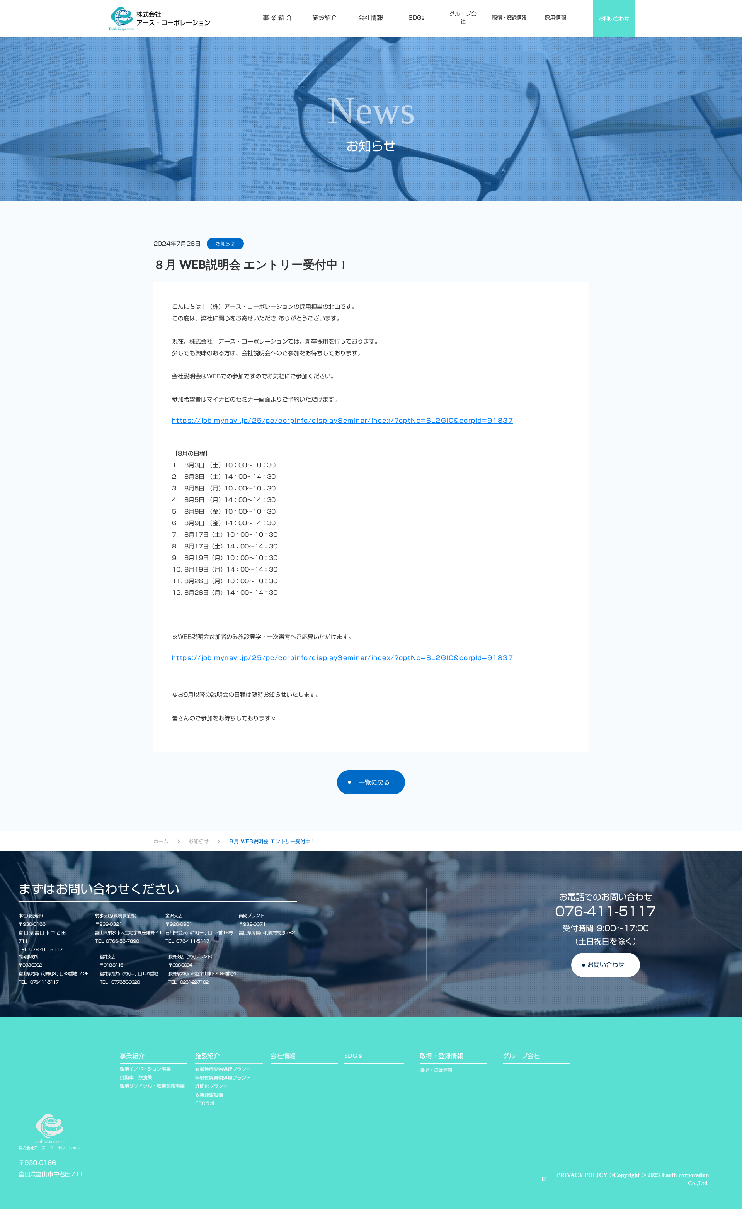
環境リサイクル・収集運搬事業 (152, 1086)
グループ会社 (463, 18)
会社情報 (370, 18)
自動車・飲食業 (136, 1077)
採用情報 (555, 18)
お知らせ (199, 841)
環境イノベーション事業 (145, 1069)
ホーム (160, 841)
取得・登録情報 (509, 18)
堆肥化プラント (211, 1086)
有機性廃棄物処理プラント (223, 1069)
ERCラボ (204, 1103)
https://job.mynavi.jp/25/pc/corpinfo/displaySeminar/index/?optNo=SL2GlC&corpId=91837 (342, 420)
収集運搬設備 (209, 1095)
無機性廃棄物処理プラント (223, 1077)
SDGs (416, 18)
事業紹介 (278, 18)
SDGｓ (353, 1055)
